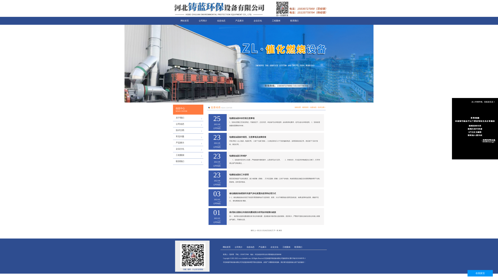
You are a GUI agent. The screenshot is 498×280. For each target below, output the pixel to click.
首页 (252, 230)
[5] (268, 230)
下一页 (276, 230)
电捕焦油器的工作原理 (239, 175)
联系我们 (294, 21)
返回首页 (305, 107)
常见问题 (180, 136)
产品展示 (239, 21)
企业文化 (258, 21)
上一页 (256, 230)
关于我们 (180, 118)
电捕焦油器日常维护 (238, 156)
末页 (280, 230)
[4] (266, 230)
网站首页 (185, 21)
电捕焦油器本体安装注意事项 (242, 118)
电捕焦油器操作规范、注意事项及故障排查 (247, 137)
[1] (260, 230)
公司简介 (203, 21)
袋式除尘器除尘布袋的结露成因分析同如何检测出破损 (252, 212)
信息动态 (221, 21)
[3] (263, 230)
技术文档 (180, 130)
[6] (270, 230)
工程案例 (276, 21)
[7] (272, 230)
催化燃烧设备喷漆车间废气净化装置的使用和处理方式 (252, 193)
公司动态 (180, 124)
